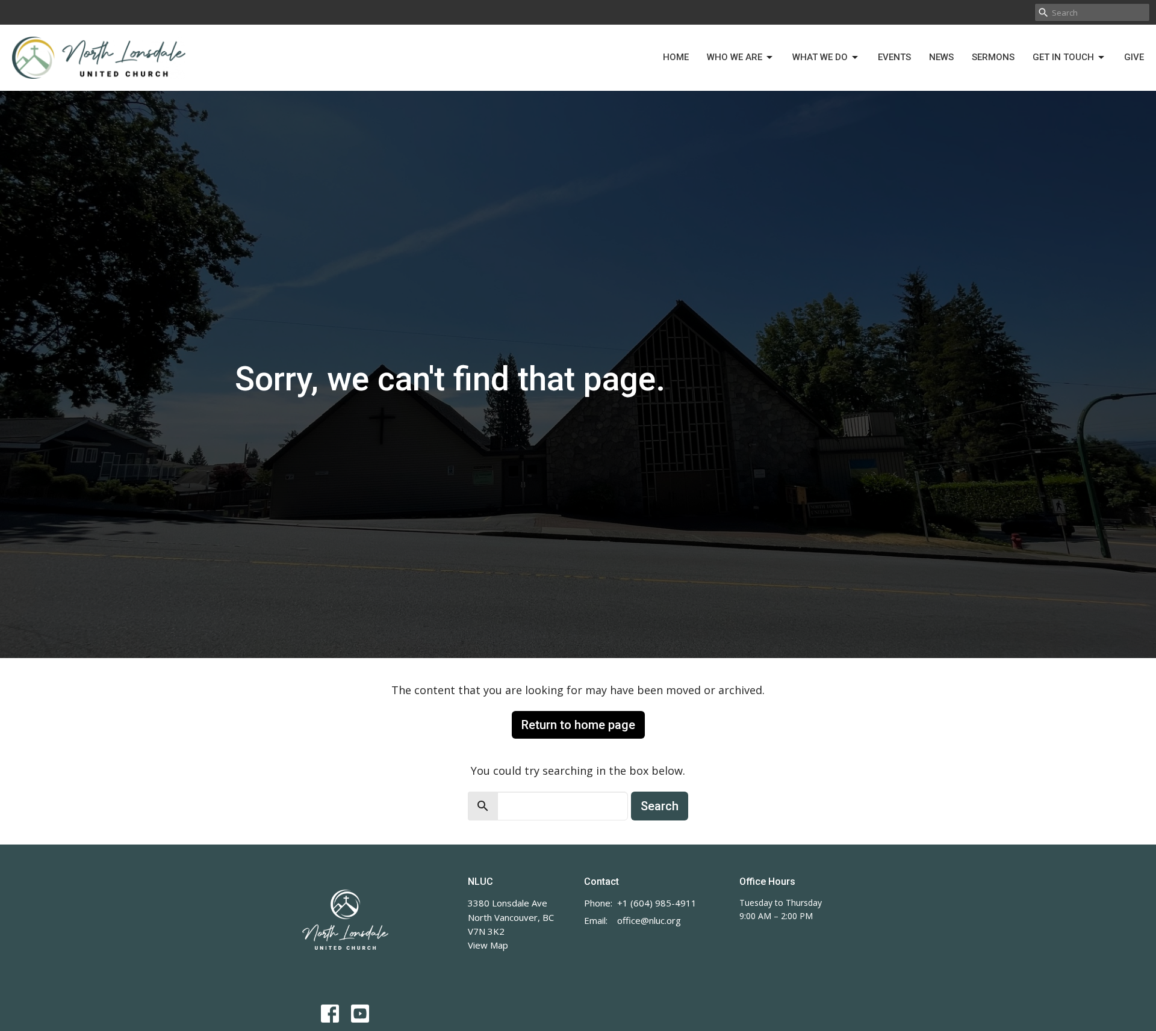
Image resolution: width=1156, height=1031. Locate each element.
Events (894, 57)
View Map (488, 945)
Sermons (993, 57)
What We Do (820, 57)
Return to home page (578, 725)
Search (660, 806)
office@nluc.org (649, 920)
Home (676, 57)
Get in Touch (1063, 57)
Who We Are (734, 57)
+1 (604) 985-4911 (657, 903)
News (941, 57)
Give (1134, 57)
